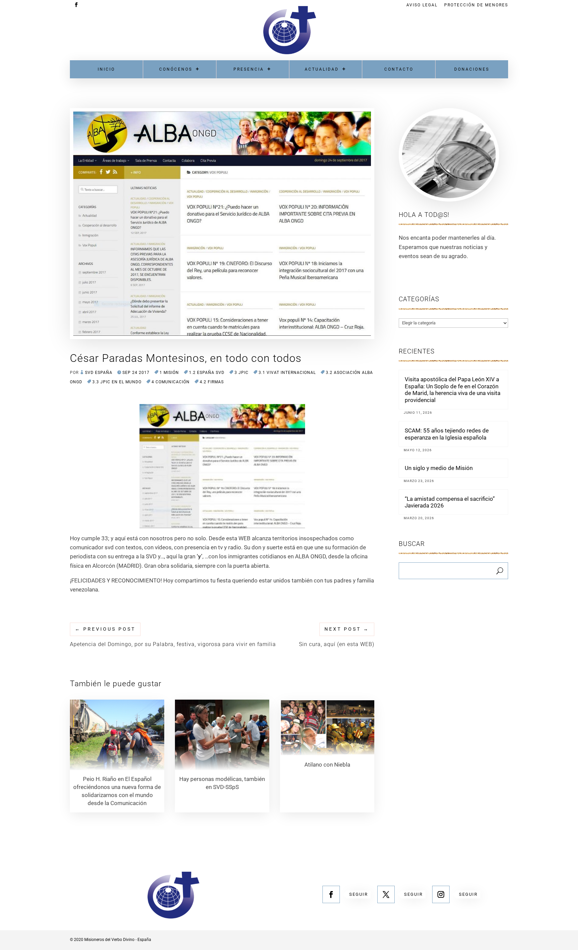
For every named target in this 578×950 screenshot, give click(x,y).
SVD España (98, 372)
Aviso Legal (422, 5)
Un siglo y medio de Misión (439, 468)
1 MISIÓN (169, 372)
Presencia (248, 69)
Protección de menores (476, 5)
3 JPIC (241, 372)
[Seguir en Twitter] (386, 894)
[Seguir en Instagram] (441, 894)
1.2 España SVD (206, 372)
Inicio (106, 69)
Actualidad (322, 69)
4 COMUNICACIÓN (171, 382)
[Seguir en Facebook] (331, 894)
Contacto (398, 69)
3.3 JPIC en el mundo (116, 382)
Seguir (358, 894)
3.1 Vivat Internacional (287, 372)
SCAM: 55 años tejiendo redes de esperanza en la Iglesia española (447, 434)
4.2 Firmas (212, 382)
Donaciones (471, 69)
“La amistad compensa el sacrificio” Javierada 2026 (450, 502)
